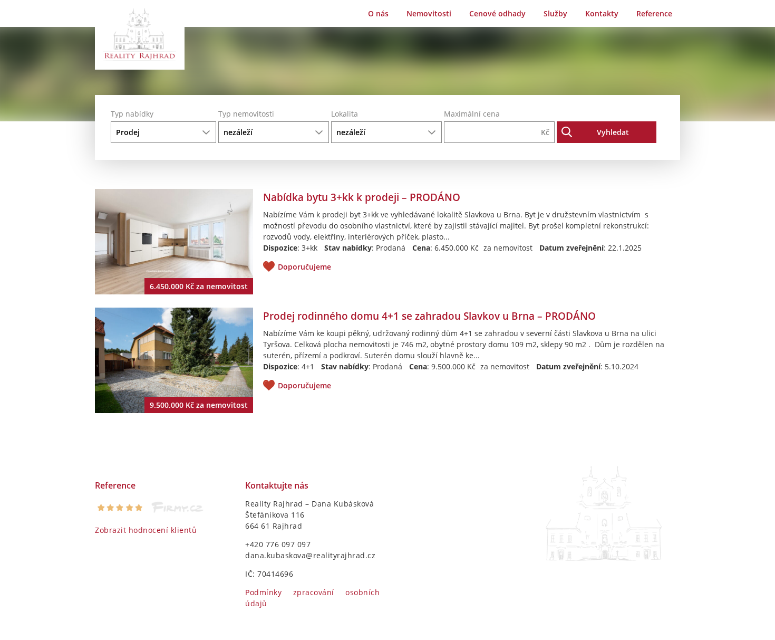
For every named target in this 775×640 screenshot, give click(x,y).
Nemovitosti (428, 13)
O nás (378, 13)
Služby (555, 13)
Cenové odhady (497, 13)
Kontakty (601, 13)
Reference (654, 13)
